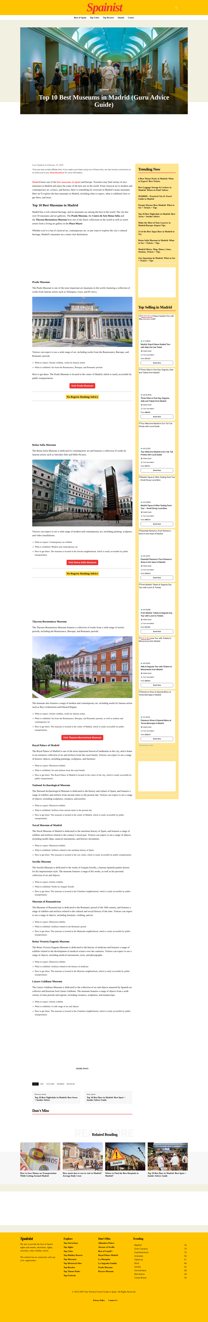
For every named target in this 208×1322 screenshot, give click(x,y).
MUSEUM (71, 1084)
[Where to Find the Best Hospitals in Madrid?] (125, 1156)
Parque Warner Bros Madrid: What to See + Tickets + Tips (156, 206)
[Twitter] (79, 1074)
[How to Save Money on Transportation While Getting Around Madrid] (40, 1156)
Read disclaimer (57, 172)
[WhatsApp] (90, 1074)
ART (42, 1084)
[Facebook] (74, 1074)
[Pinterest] (85, 1074)
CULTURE (50, 1084)
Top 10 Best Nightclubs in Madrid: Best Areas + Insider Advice (56, 1098)
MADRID (60, 1084)
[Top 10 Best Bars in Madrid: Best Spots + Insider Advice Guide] (168, 1156)
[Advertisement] (104, 136)
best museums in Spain (69, 182)
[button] (176, 8)
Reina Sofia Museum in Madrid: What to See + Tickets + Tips (156, 241)
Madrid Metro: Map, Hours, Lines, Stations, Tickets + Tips (154, 250)
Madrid (104, 90)
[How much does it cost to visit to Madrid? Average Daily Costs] (83, 1156)
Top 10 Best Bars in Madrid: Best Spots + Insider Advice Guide (106, 1098)
